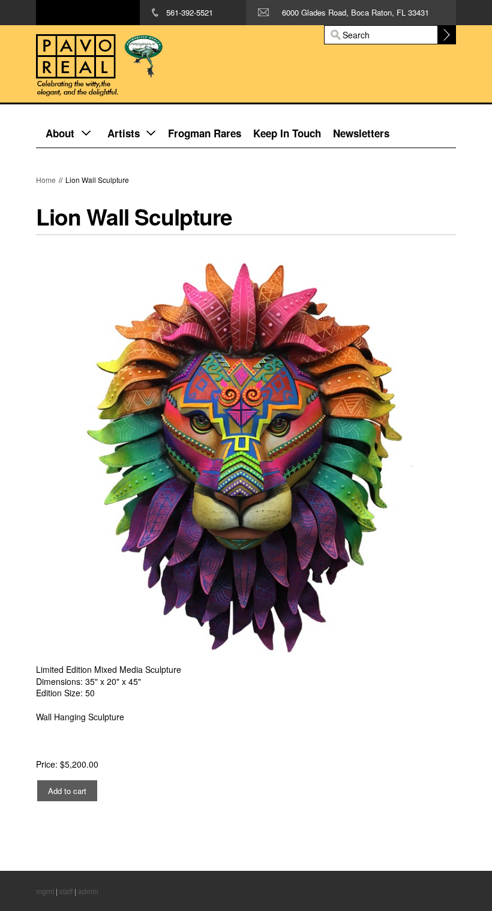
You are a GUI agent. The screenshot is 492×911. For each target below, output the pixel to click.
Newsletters (361, 133)
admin (88, 891)
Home (46, 180)
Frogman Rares (204, 133)
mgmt (45, 891)
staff (66, 891)
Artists (123, 133)
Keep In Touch (287, 133)
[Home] (171, 64)
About (60, 133)
